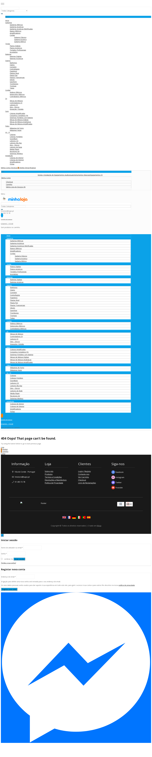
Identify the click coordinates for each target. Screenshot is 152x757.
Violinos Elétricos (16, 92)
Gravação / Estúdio (16, 109)
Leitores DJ (14, 105)
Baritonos (13, 63)
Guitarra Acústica (20, 39)
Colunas (13, 134)
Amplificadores (15, 33)
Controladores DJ (16, 103)
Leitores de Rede (16, 147)
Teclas (7, 44)
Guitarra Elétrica (20, 42)
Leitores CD (14, 141)
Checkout (82, 480)
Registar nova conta (9, 589)
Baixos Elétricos (15, 31)
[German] (73, 517)
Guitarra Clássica (20, 37)
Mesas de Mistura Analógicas (20, 122)
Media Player (14, 149)
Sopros (7, 61)
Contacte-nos (83, 474)
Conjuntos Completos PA (19, 115)
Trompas (13, 86)
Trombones (14, 84)
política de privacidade (127, 585)
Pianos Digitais (15, 46)
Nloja (99, 525)
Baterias (8, 54)
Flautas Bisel (14, 73)
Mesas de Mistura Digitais (19, 120)
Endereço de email (8, 577)
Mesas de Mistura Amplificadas (21, 124)
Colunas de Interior (16, 158)
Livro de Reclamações (87, 483)
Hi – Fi (7, 132)
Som (7, 111)
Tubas (12, 88)
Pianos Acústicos (16, 48)
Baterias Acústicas (16, 58)
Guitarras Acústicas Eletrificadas (21, 29)
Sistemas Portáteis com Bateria (21, 118)
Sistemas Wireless (16, 153)
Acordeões (14, 52)
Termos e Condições (53, 477)
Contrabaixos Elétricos (18, 96)
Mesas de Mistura (16, 101)
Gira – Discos (14, 107)
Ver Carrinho (83, 477)
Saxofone (13, 82)
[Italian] (78, 517)
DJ (6, 99)
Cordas (12, 35)
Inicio (7, 20)
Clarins (12, 65)
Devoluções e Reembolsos (56, 480)
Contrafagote (14, 69)
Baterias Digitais (16, 56)
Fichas (12, 164)
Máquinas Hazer (15, 130)
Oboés (12, 80)
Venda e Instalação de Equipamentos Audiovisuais (47, 175)
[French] (68, 517)
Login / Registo (84, 471)
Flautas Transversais (17, 77)
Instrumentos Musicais (73, 175)
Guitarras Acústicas (17, 27)
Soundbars (13, 139)
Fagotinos (13, 71)
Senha (4, 553)
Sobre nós (49, 471)
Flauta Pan (13, 75)
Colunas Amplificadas (17, 113)
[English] (63, 517)
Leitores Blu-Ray (16, 143)
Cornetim (13, 67)
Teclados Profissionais (18, 50)
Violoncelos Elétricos (17, 94)
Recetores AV (14, 151)
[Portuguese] (83, 517)
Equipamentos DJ (87, 175)
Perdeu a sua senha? (8, 563)
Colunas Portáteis (16, 137)
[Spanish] (88, 517)
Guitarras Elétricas (16, 25)
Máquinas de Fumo (17, 128)
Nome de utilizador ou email (12, 547)
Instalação (9, 156)
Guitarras (8, 23)
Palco (7, 126)
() (15, 187)
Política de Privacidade (54, 483)
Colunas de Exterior (17, 160)
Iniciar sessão (19, 559)
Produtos (49, 474)
